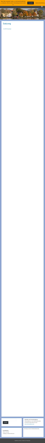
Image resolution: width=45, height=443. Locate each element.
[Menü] (42, 6)
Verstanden (30, 2)
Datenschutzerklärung (39, 2)
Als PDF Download (7, 28)
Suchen (5, 422)
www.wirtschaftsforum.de (29, 424)
